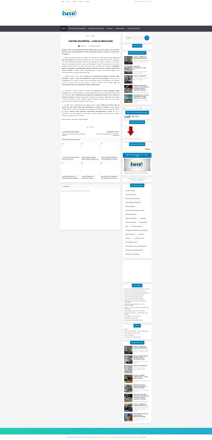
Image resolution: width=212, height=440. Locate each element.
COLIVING (128, 238)
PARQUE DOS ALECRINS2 (132, 254)
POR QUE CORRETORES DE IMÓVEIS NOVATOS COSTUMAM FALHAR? (140, 358)
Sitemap (81, 1)
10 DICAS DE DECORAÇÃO (140, 365)
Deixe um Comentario (95, 46)
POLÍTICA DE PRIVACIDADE (132, 337)
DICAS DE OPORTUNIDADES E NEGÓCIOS (137, 293)
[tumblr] (145, 1)
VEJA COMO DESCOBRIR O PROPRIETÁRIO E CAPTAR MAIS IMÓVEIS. (109, 159)
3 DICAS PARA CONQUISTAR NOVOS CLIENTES (70, 158)
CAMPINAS (143, 218)
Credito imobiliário (130, 190)
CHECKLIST (141, 234)
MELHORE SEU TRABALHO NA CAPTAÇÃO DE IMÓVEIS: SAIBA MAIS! (109, 178)
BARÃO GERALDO (130, 234)
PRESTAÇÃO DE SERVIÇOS (132, 333)
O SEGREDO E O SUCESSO (132, 316)
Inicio (63, 1)
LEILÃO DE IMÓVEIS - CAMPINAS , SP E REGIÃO (136, 313)
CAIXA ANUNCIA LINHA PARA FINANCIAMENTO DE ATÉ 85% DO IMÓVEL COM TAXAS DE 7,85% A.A (90, 159)
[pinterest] (150, 1)
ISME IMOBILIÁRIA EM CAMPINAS (134, 311)
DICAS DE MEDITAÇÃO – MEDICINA (135, 291)
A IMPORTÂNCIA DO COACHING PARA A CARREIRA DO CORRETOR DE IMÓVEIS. (90, 178)
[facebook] (135, 1)
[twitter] (138, 1)
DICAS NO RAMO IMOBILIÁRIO (133, 297)
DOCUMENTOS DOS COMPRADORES (135, 246)
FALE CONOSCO (129, 335)
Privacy (74, 1)
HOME (126, 329)
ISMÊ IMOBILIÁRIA (130, 206)
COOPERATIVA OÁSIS (131, 242)
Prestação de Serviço (96, 28)
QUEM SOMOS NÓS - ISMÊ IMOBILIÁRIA (136, 331)
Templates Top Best (124, 437)
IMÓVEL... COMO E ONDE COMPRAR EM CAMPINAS (136, 308)
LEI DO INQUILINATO (136, 226)
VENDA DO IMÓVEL (130, 194)
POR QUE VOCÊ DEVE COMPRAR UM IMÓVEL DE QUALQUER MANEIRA (140, 386)
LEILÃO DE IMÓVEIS (130, 222)
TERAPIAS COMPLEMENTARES (133, 320)
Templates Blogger (141, 437)
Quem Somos (120, 28)
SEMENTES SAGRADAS (131, 318)
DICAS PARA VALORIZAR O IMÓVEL (134, 210)
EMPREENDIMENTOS (131, 214)
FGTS (126, 226)
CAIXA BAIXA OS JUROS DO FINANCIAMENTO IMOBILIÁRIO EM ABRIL (140, 415)
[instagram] (148, 1)
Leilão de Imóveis (133, 28)
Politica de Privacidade (77, 28)
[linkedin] (143, 1)
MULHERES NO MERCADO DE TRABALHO (136, 230)
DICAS (92, 127)
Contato (88, 1)
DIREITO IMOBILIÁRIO (131, 218)
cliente (77, 70)
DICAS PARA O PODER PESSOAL (134, 299)
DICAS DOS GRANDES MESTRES (134, 295)
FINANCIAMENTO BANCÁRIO (133, 202)
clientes (90, 50)
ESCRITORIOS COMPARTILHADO (134, 250)
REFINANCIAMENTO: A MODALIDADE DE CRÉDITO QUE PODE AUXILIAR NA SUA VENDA (70, 178)
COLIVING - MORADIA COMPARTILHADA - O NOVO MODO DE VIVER (140, 377)
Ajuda (68, 1)
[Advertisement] (137, 270)
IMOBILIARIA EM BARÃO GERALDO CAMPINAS (135, 301)
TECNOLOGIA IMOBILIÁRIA (132, 198)
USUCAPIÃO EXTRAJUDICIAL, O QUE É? (139, 68)
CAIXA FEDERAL (143, 222)
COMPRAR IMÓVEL (139, 238)
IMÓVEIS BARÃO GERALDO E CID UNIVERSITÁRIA (134, 305)
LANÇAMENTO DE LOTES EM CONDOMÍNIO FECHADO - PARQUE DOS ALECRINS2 (141, 97)
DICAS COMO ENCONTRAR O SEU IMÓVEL (137, 289)
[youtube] (140, 1)
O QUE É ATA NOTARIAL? (140, 76)
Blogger (141, 180)
